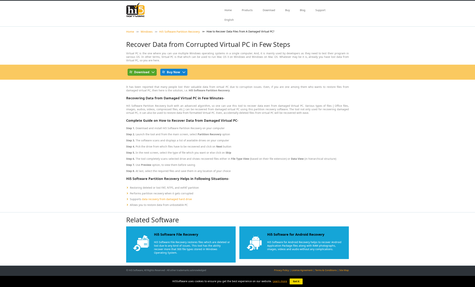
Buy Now (173, 72)
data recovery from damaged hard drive (167, 199)
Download (269, 10)
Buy (287, 10)
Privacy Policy (281, 270)
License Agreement (302, 270)
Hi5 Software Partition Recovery (179, 31)
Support (320, 10)
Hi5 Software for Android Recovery (295, 234)
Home (228, 10)
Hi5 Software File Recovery (176, 234)
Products (247, 10)
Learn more (280, 281)
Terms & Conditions (326, 270)
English (230, 19)
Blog (302, 10)
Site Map (344, 270)
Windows (147, 31)
